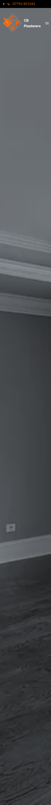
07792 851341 (24, 4)
